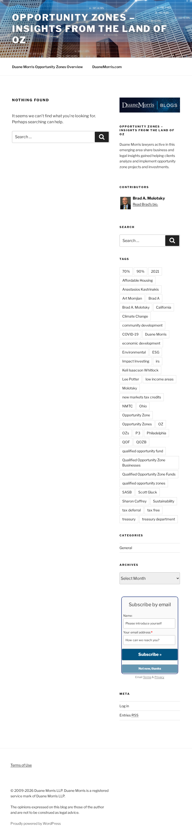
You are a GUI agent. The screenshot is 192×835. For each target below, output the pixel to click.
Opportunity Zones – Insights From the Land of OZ (90, 28)
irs (158, 361)
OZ (160, 424)
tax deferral (131, 510)
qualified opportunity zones (143, 483)
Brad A (154, 298)
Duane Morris (155, 334)
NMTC (127, 406)
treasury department (158, 519)
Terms (147, 677)
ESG (155, 352)
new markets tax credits (141, 397)
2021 (155, 271)
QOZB (141, 442)
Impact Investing (135, 361)
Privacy (159, 677)
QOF (126, 442)
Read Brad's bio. (145, 204)
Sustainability (163, 501)
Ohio (143, 406)
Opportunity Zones (137, 424)
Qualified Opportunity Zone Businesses (143, 462)
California (163, 307)
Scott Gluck (147, 492)
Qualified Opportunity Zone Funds (149, 474)
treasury (129, 519)
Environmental (134, 352)
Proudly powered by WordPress (35, 823)
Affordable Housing (137, 280)
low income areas (160, 379)
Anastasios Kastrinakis (140, 289)
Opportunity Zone (136, 415)
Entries (129, 715)
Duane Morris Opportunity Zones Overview (47, 67)
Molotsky (129, 388)
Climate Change (135, 316)
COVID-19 (130, 334)
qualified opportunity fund (142, 451)
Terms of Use (21, 765)
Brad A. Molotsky (136, 307)
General (126, 548)
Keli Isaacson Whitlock (140, 370)
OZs (125, 433)
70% (126, 271)
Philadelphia (156, 433)
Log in (124, 706)
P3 (138, 433)
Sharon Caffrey (134, 501)
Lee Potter (130, 379)
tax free (153, 510)
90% (140, 271)
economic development (141, 343)
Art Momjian (132, 298)
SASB (127, 492)
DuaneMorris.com (107, 67)
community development (142, 325)
